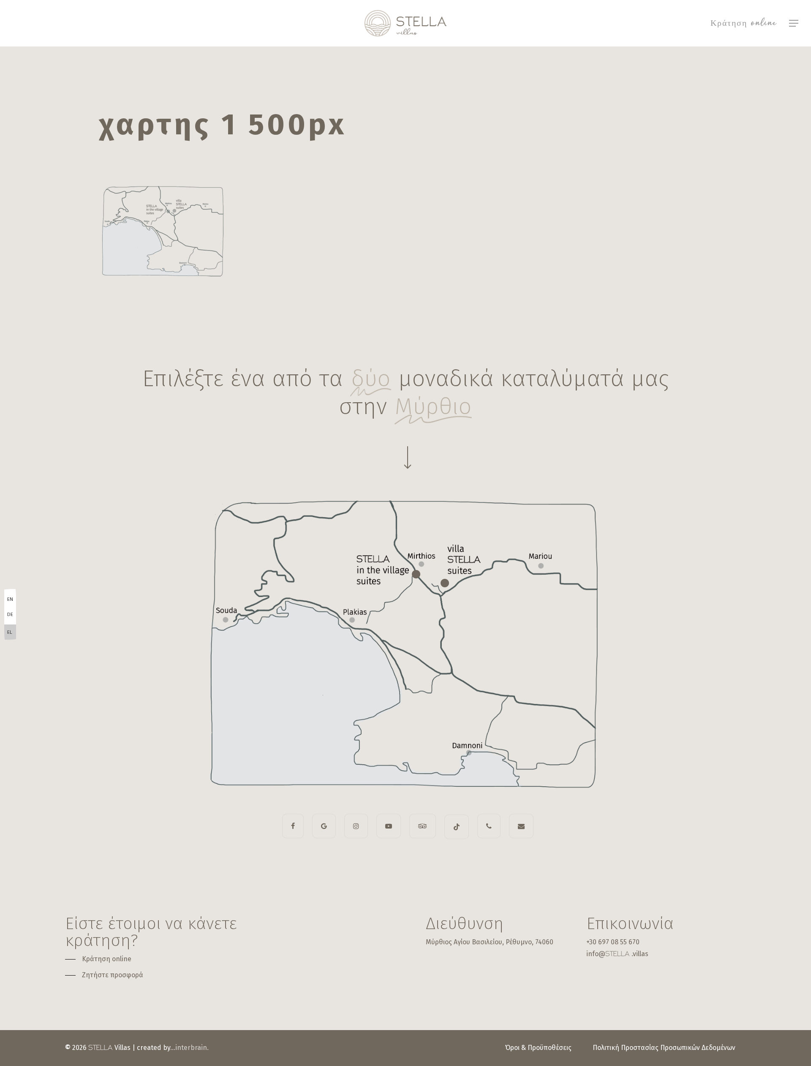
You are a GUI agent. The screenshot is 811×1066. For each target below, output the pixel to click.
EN (10, 599)
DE (10, 614)
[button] (794, 23)
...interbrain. (189, 1048)
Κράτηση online (743, 23)
